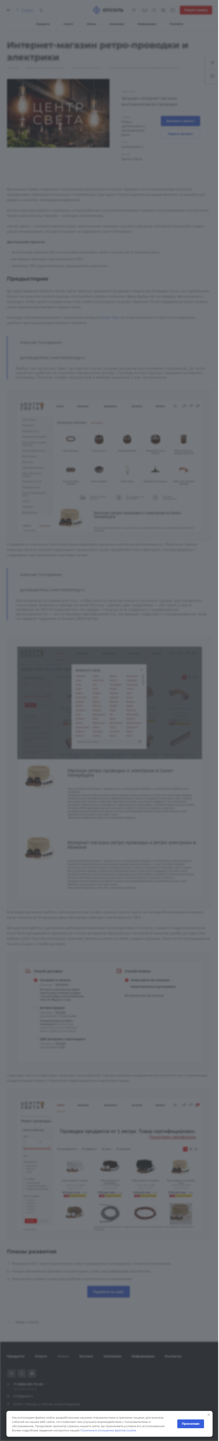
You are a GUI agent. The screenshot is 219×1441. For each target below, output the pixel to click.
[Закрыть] (205, 1415)
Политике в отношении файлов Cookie (108, 1430)
